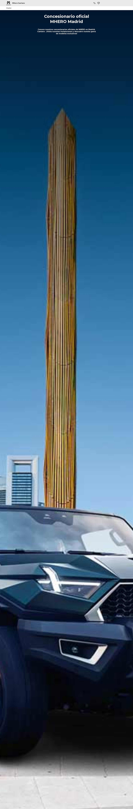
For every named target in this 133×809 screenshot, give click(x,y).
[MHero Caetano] (8, 3)
